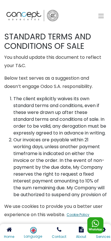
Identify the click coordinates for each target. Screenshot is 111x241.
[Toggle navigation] (101, 16)
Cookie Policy (78, 214)
